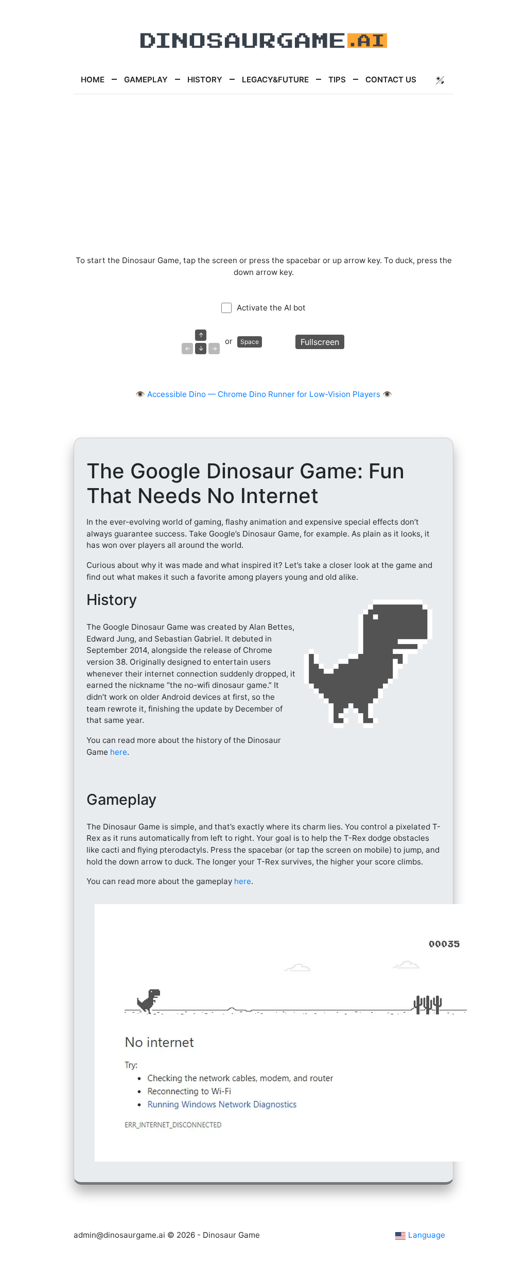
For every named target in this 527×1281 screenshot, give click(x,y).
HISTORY (204, 79)
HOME (92, 79)
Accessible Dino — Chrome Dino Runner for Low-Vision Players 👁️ (269, 394)
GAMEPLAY (146, 79)
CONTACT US (390, 79)
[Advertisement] (263, 174)
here (118, 752)
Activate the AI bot (271, 308)
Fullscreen (320, 342)
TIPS (337, 79)
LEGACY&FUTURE (275, 79)
